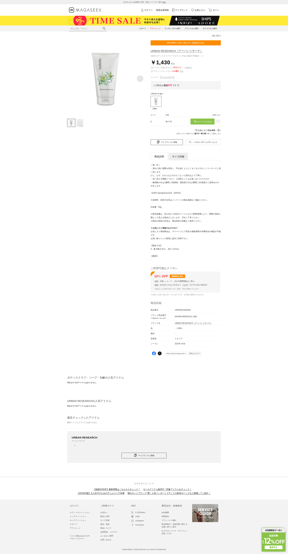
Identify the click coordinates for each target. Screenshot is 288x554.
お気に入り (200, 10)
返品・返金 (105, 524)
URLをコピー (194, 353)
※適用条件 (188, 67)
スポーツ (73, 524)
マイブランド (181, 10)
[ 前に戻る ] (216, 36)
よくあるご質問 (106, 536)
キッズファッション (78, 520)
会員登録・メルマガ (108, 532)
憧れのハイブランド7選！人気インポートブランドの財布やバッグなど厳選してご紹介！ (169, 493)
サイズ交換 (105, 520)
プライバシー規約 (169, 520)
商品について (105, 528)
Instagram (139, 521)
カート (216, 10)
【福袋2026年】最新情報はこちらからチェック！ (116, 489)
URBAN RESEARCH (177, 50)
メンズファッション (78, 516)
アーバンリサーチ (167, 77)
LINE (137, 516)
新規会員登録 (162, 10)
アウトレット (75, 528)
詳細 (164, 2)
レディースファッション (80, 512)
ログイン (148, 10)
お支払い (104, 512)
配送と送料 (105, 516)
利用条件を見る (198, 43)
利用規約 (165, 516)
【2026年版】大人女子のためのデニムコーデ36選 (100, 493)
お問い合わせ (105, 540)
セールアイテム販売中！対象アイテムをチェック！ (167, 489)
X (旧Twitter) (140, 512)
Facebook (139, 525)
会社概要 (165, 512)
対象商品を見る (177, 276)
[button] (140, 78)
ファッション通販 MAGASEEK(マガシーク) (85, 10)
